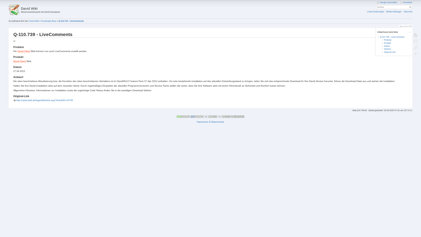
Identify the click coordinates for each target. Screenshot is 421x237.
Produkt (387, 43)
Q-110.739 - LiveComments (71, 21)
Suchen (410, 7)
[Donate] (183, 116)
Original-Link (390, 52)
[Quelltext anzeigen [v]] (415, 35)
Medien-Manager (394, 12)
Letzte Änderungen (375, 12)
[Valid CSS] (224, 116)
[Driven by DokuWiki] (237, 116)
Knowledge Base (48, 21)
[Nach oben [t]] (415, 54)
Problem (388, 40)
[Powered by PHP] (196, 116)
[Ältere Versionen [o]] (415, 41)
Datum (387, 46)
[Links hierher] (415, 47)
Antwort (387, 49)
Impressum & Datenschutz (210, 121)
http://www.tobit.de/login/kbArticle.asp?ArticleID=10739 (44, 100)
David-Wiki (34, 21)
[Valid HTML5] (210, 116)
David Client (24, 51)
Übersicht (408, 12)
